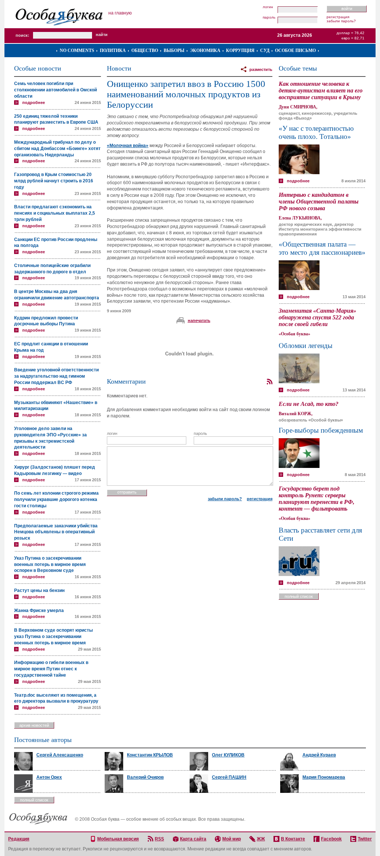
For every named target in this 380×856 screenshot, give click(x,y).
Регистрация (338, 17)
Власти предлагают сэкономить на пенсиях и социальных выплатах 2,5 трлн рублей (54, 213)
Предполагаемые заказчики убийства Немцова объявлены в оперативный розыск (56, 532)
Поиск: (22, 35)
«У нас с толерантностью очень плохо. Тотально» (316, 132)
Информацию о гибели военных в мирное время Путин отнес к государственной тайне (51, 669)
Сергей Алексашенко (59, 755)
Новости (119, 68)
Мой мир (231, 839)
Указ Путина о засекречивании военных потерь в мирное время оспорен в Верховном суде (50, 564)
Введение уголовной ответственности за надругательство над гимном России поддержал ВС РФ (56, 376)
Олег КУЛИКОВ (228, 755)
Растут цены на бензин (39, 590)
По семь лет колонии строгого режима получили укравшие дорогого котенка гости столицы (56, 499)
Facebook (331, 839)
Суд (264, 50)
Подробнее (33, 102)
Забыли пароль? (341, 21)
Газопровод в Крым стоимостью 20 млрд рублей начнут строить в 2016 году (53, 181)
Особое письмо (295, 50)
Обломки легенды (305, 345)
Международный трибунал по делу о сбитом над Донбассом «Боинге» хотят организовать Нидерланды (57, 148)
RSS (159, 839)
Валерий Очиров (145, 777)
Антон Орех (49, 777)
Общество (144, 50)
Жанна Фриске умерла (39, 610)
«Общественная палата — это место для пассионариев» (322, 248)
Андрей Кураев (319, 755)
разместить (260, 69)
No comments (77, 50)
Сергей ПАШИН (229, 777)
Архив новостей (34, 725)
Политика (113, 50)
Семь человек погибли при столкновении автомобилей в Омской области (55, 90)
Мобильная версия (118, 839)
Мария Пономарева (323, 777)
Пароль (269, 17)
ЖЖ (261, 839)
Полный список (299, 596)
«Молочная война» (127, 145)
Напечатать (199, 320)
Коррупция (240, 50)
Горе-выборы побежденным (321, 430)
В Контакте (293, 839)
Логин (268, 7)
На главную (120, 13)
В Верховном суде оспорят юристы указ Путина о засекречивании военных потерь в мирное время (53, 636)
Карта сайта (193, 839)
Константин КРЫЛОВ (150, 755)
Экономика (205, 50)
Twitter (365, 839)
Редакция (18, 839)
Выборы (174, 50)
